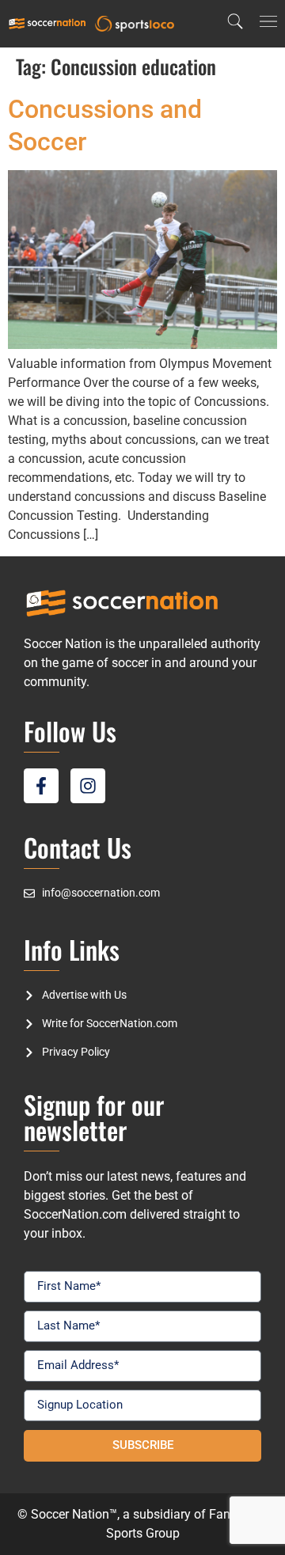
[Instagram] (87, 785)
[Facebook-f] (41, 785)
